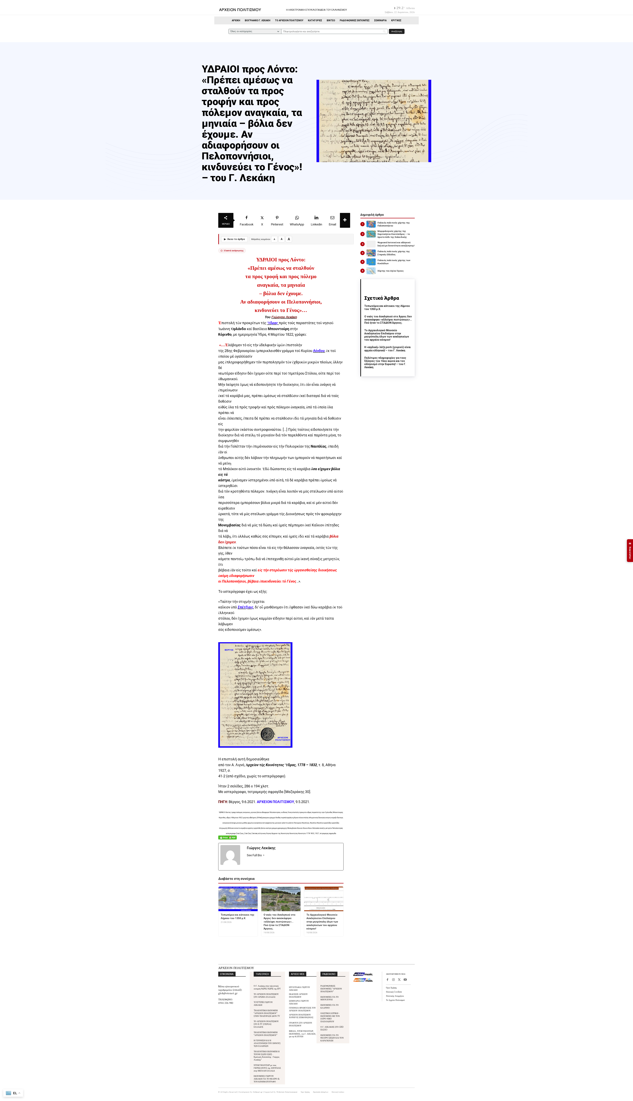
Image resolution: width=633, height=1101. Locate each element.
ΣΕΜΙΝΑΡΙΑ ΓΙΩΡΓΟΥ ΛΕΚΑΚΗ (299, 1002)
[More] (345, 220)
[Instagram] (393, 980)
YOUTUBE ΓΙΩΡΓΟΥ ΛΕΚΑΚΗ (263, 1003)
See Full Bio (254, 855)
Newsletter (630, 550)
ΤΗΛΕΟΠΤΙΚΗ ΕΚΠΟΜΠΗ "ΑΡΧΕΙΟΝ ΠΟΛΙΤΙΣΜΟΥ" (266, 1033)
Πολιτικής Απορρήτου (395, 995)
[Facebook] (387, 980)
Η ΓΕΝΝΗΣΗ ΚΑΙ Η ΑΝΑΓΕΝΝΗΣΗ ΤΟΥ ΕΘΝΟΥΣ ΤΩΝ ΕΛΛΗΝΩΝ (267, 1043)
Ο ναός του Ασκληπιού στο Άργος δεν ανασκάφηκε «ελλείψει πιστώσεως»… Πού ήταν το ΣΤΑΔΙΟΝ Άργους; (388, 319)
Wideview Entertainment (287, 1092)
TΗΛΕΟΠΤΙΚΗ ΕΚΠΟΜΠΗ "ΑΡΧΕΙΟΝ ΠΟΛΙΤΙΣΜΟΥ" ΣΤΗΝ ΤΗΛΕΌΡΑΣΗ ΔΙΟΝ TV (267, 1013)
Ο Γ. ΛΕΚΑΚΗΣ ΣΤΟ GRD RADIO (332, 1028)
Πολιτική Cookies (394, 991)
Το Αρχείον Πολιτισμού (395, 999)
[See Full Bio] (264, 855)
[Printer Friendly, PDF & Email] (227, 839)
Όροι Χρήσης (391, 987)
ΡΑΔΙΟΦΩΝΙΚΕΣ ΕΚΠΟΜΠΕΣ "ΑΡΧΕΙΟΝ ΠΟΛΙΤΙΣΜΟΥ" (331, 988)
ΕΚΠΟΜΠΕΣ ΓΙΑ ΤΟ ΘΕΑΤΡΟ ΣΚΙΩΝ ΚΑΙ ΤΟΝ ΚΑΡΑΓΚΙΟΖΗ (332, 1038)
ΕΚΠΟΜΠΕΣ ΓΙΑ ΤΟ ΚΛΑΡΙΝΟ (329, 1006)
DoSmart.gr (258, 1092)
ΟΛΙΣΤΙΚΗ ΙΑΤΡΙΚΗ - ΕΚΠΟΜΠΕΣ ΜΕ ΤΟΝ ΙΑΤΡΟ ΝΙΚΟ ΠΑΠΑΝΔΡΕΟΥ (330, 1017)
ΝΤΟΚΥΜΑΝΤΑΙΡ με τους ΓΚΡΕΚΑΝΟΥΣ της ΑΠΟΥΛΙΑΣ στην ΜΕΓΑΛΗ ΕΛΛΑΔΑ (267, 1068)
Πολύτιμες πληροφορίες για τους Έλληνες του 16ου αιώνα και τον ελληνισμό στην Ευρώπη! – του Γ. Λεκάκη (385, 362)
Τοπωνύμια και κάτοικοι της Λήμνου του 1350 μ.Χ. (387, 307)
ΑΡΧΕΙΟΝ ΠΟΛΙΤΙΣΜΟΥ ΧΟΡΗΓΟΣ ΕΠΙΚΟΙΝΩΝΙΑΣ (301, 1016)
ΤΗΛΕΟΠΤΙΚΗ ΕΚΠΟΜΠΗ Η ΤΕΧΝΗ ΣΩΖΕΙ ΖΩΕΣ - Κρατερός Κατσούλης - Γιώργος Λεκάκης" (267, 1055)
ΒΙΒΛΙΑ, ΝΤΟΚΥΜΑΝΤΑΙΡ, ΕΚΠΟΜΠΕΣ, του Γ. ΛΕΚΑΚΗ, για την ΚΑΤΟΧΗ (302, 1033)
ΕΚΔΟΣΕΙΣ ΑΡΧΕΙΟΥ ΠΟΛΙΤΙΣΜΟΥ (298, 995)
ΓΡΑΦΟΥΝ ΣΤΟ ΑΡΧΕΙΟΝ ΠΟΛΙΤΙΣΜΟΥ (300, 1024)
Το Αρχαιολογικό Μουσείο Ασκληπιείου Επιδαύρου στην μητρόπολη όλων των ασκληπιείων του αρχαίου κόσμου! (386, 335)
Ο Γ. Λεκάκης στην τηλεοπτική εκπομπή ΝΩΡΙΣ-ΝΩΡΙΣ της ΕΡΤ (267, 987)
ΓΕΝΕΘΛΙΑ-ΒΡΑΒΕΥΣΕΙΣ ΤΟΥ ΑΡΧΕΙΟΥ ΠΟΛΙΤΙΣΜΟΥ (302, 1009)
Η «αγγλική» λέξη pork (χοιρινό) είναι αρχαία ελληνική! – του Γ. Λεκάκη (387, 349)
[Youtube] (405, 980)
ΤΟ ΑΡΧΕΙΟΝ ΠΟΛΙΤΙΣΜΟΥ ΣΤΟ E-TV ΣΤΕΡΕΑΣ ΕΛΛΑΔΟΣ (266, 1024)
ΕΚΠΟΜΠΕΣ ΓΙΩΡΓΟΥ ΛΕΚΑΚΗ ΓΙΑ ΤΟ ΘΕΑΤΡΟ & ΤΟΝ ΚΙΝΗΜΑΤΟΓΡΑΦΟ (267, 1078)
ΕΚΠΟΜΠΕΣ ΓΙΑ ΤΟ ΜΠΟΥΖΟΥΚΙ (329, 998)
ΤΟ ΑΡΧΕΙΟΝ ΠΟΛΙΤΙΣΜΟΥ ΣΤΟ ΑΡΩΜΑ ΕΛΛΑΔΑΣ (266, 995)
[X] (399, 980)
